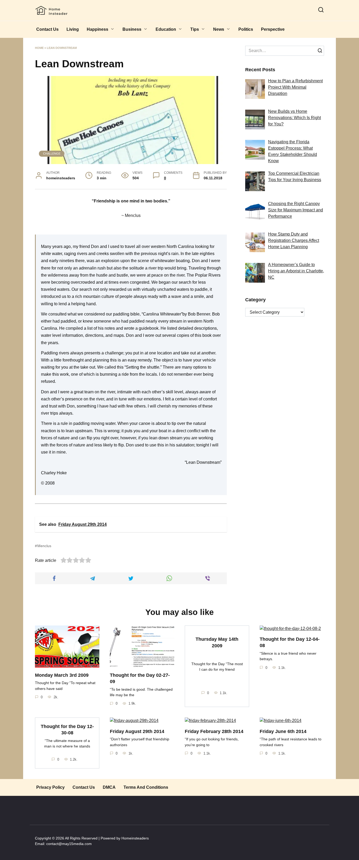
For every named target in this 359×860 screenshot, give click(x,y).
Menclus (44, 546)
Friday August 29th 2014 (137, 731)
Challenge (51, 153)
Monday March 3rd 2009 (62, 675)
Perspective (273, 29)
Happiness (97, 29)
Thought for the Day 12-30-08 (67, 729)
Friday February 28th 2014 (214, 731)
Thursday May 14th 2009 (217, 642)
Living (72, 29)
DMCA (109, 787)
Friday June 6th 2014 (283, 731)
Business (131, 29)
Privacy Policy (50, 787)
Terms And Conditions (146, 787)
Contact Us (47, 29)
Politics (245, 29)
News (218, 29)
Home (39, 47)
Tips (194, 29)
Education (166, 29)
